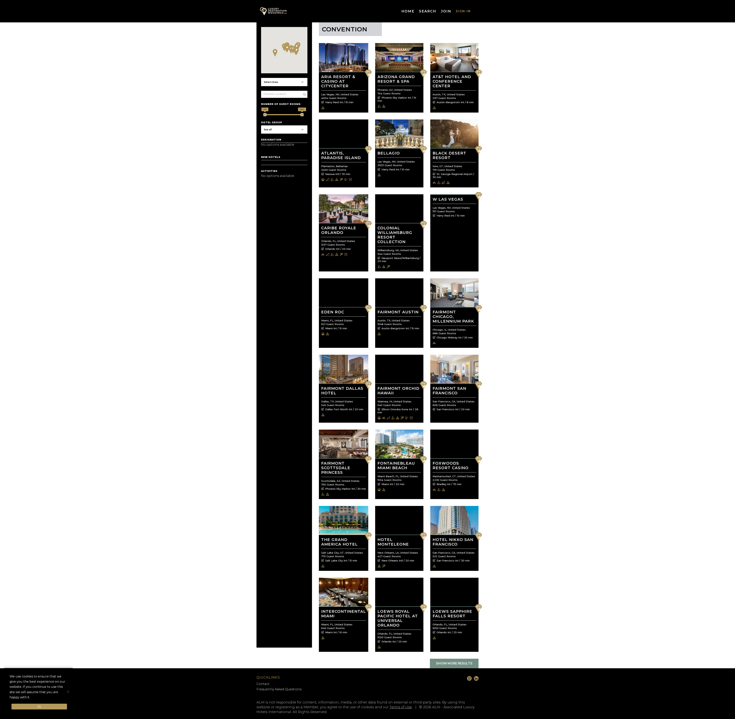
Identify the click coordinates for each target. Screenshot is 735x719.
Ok (39, 706)
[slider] (264, 114)
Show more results (454, 663)
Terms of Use (401, 707)
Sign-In (463, 11)
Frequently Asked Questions (278, 689)
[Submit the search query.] (304, 94)
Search (427, 11)
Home (407, 11)
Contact (263, 684)
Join (446, 11)
